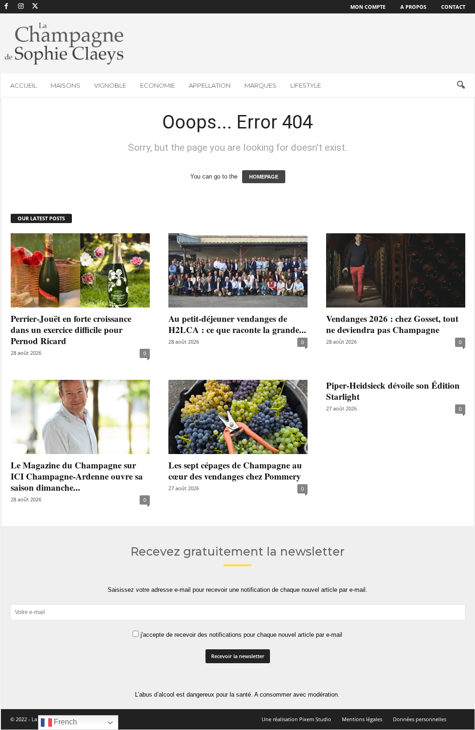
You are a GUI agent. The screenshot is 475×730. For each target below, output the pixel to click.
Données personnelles (419, 719)
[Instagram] (20, 6)
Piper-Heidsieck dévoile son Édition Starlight (393, 391)
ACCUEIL (23, 85)
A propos (413, 6)
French (64, 722)
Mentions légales (362, 719)
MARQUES (260, 85)
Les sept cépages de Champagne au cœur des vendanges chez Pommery (235, 470)
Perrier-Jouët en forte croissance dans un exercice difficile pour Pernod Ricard (71, 329)
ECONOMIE (157, 85)
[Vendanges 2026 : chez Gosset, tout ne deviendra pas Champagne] (395, 270)
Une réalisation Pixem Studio (296, 719)
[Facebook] (6, 6)
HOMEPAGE (263, 176)
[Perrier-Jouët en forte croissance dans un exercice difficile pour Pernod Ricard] (80, 270)
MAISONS (65, 85)
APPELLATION (210, 85)
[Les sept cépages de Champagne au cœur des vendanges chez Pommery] (238, 417)
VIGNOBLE (110, 85)
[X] (35, 6)
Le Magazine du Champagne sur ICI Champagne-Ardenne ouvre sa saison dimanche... (77, 476)
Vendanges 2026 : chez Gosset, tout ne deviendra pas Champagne (392, 324)
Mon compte (367, 6)
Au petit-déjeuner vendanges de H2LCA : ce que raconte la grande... (237, 324)
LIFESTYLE (305, 85)
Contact (453, 6)
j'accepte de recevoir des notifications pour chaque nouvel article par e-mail (240, 634)
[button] (460, 85)
